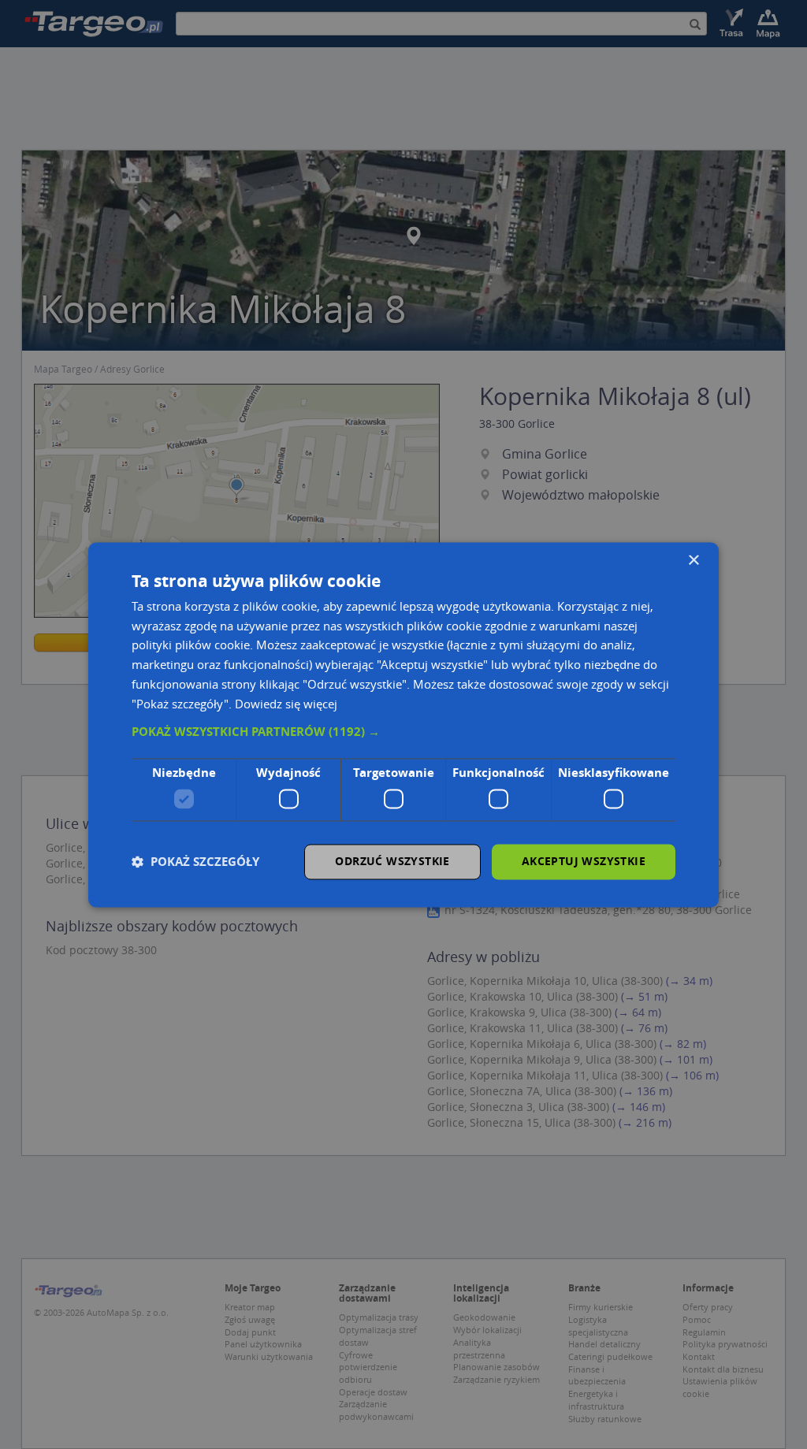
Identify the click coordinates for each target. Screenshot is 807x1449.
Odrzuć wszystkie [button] (392, 860)
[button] (403, 733)
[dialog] (403, 724)
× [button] (693, 561)
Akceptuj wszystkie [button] (583, 860)
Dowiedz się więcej (286, 703)
